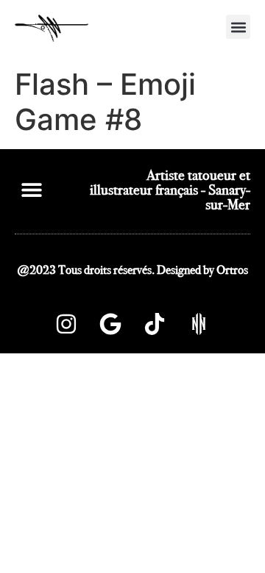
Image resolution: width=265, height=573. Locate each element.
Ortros (232, 270)
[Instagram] (66, 324)
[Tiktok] (155, 324)
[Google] (110, 324)
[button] (238, 27)
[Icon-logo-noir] (199, 324)
